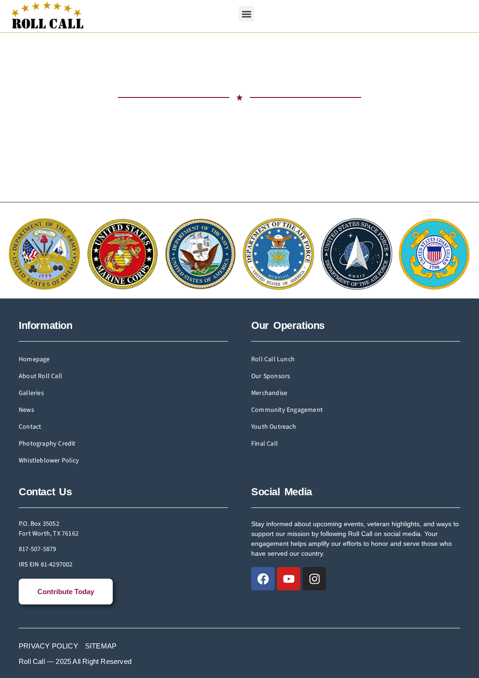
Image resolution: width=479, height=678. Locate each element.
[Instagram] (314, 578)
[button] (246, 14)
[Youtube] (288, 578)
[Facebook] (263, 578)
